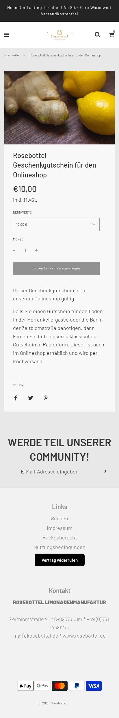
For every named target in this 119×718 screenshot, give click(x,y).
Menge (18, 239)
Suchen (59, 518)
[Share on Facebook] (16, 397)
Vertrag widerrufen (60, 560)
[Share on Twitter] (31, 397)
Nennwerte (22, 212)
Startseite (11, 55)
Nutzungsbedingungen (59, 547)
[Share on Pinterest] (46, 397)
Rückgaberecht (59, 537)
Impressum (59, 528)
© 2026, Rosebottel (52, 703)
